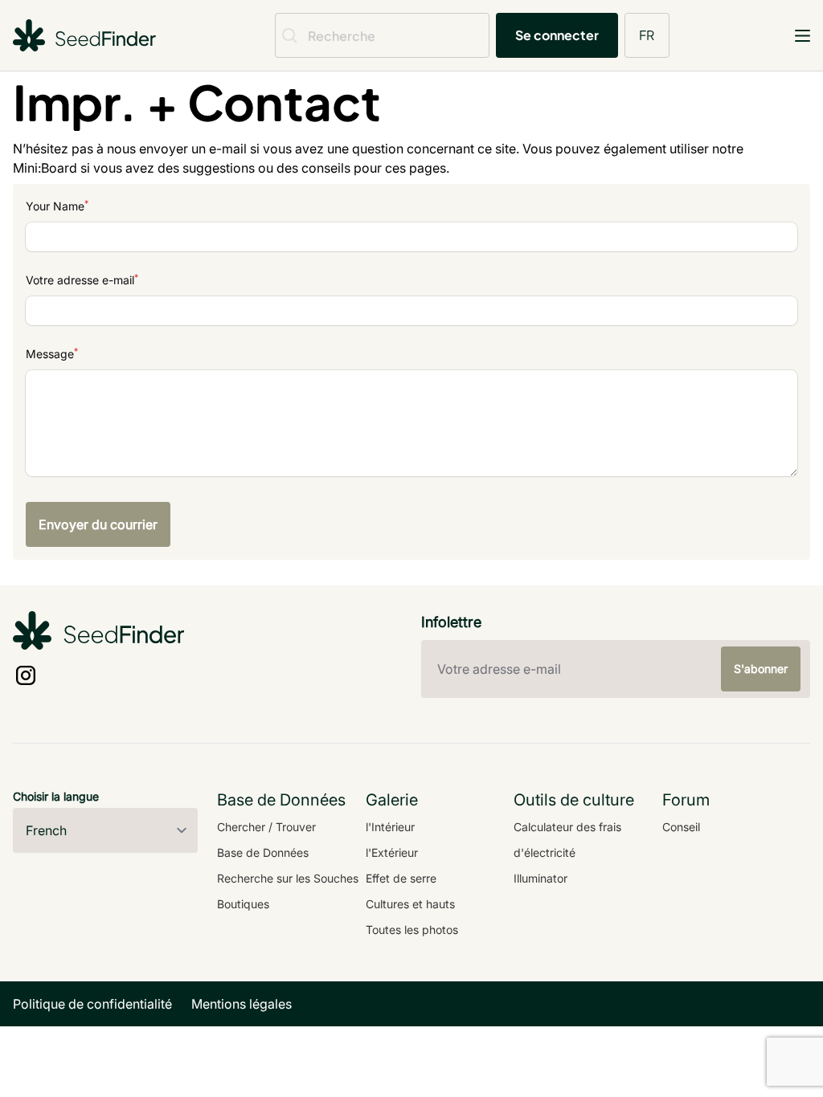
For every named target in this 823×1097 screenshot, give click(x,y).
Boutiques (243, 904)
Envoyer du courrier (98, 524)
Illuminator (540, 878)
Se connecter (557, 35)
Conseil (681, 827)
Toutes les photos (412, 929)
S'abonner (761, 668)
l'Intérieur (390, 827)
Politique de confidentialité (92, 1004)
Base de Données (263, 852)
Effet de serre (401, 878)
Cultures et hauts (410, 904)
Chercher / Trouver (266, 827)
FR (646, 35)
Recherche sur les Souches (287, 878)
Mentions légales (241, 1004)
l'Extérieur (392, 852)
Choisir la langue (56, 796)
